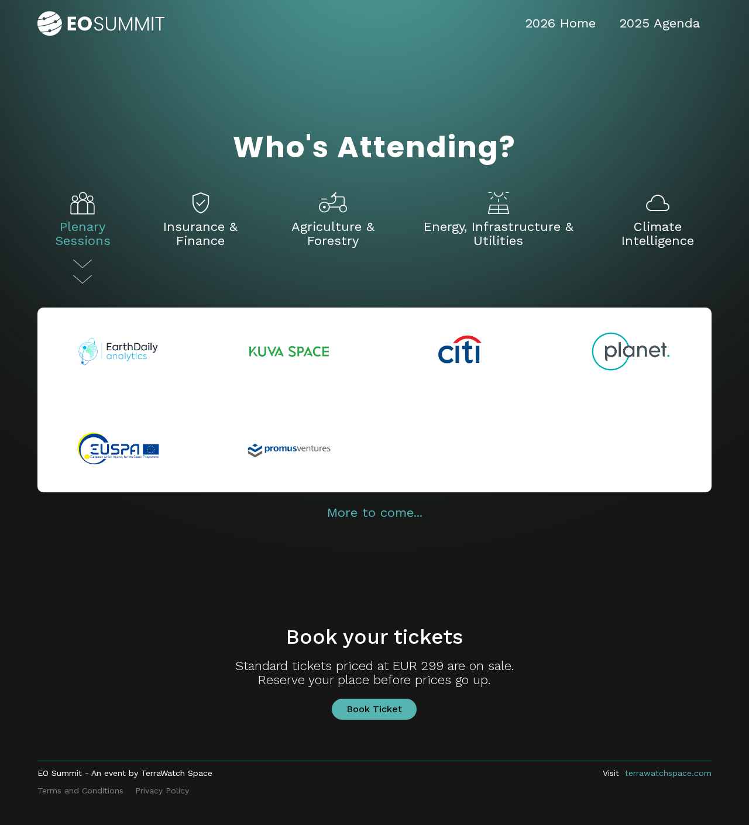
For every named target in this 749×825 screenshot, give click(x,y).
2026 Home (560, 23)
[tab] (82, 236)
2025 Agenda (659, 23)
